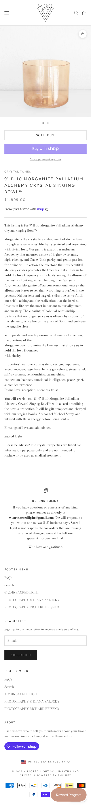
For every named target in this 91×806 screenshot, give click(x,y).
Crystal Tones (17, 171)
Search (9, 585)
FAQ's (8, 577)
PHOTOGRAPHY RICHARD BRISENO (31, 607)
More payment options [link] (45, 159)
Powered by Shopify (53, 775)
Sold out (45, 135)
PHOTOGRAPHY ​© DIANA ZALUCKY (31, 600)
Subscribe (21, 655)
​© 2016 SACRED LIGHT (21, 592)
